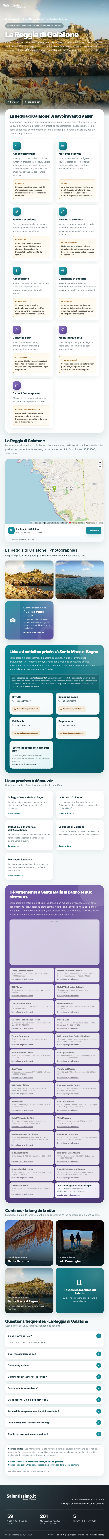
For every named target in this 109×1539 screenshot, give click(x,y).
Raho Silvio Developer (66, 1534)
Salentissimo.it (12, 19)
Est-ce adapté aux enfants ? (23, 1388)
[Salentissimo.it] (15, 5)
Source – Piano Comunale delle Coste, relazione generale (35, 1462)
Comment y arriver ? (19, 1365)
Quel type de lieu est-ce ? (22, 1353)
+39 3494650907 (23, 701)
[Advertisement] (54, 75)
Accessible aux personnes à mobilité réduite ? (33, 1411)
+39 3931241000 (68, 701)
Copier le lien (34, 102)
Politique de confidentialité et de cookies (82, 1503)
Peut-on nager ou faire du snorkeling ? (29, 1422)
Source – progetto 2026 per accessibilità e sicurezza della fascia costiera (43, 1465)
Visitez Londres (97, 1534)
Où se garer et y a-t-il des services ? (28, 1399)
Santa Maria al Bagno (33, 19)
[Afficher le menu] (103, 6)
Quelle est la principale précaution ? (28, 1434)
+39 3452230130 (22, 725)
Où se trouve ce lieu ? (20, 1335)
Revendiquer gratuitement (27, 709)
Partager (14, 102)
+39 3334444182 (68, 725)
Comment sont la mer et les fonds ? (27, 1376)
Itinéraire (94, 530)
